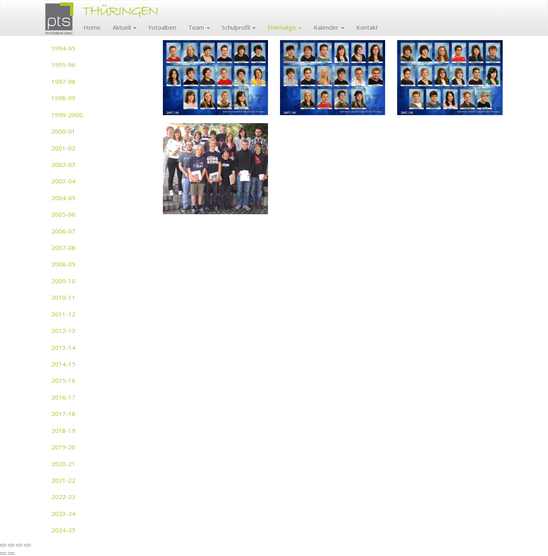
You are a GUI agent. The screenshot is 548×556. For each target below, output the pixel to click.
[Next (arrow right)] (11, 553)
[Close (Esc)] (3, 545)
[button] (124, 27)
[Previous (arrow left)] (3, 553)
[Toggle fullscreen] (19, 545)
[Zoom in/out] (27, 545)
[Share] (11, 545)
